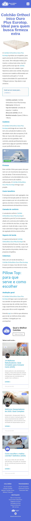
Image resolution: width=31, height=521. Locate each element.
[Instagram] (15, 513)
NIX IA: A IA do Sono (15, 497)
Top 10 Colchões (8, 486)
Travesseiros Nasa (23, 490)
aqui (9, 313)
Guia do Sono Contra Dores (15, 499)
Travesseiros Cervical (23, 488)
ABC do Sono (15, 507)
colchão (21, 66)
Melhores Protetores (8, 492)
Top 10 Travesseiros (24, 486)
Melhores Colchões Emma (7, 490)
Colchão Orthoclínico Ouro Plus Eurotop (15, 262)
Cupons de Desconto (15, 505)
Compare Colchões (7, 488)
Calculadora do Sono (15, 503)
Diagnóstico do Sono (15, 501)
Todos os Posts (18, 334)
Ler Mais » (7, 382)
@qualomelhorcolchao (15, 516)
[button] (28, 4)
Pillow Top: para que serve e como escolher (14, 279)
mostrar (7, 92)
